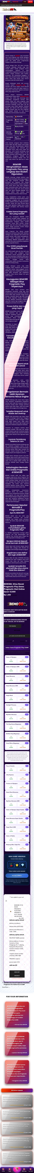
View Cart (17, 972)
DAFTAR (30, 1)
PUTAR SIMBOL (17, 875)
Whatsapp (24, 1171)
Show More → (6, 987)
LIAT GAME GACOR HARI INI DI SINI (17, 636)
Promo (3, 1171)
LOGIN (24, 1)
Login (9, 1171)
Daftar (17, 1170)
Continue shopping (17, 978)
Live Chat (31, 1171)
